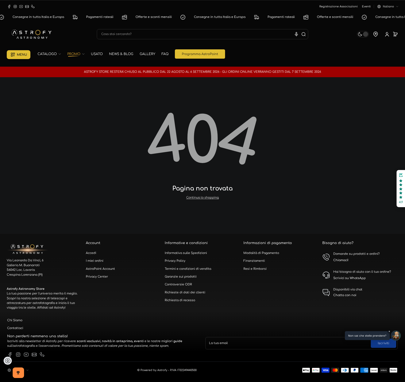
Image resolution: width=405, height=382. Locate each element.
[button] (388, 6)
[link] (51, 54)
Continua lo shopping (202, 197)
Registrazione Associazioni (338, 6)
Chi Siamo (14, 320)
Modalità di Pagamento (261, 253)
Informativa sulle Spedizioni (186, 253)
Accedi (91, 253)
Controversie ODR (178, 284)
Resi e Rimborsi (255, 268)
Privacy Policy (175, 260)
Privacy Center (97, 276)
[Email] (27, 6)
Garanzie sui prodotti (181, 276)
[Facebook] (9, 6)
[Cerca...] (303, 34)
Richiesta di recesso (180, 300)
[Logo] (32, 34)
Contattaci (15, 328)
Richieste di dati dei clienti (185, 292)
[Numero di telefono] (32, 6)
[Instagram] (15, 6)
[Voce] (296, 34)
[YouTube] (21, 6)
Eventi (366, 6)
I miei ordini (94, 260)
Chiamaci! (340, 260)
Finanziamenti (254, 260)
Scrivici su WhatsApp (349, 278)
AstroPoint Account (100, 268)
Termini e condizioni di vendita (188, 268)
